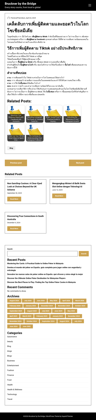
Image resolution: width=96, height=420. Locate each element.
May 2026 (53, 301)
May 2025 (71, 311)
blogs (9, 351)
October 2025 (80, 306)
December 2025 (47, 306)
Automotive (12, 337)
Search (10, 249)
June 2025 (58, 311)
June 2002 (27, 326)
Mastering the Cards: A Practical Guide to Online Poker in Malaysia (35, 263)
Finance (10, 375)
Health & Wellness (14, 389)
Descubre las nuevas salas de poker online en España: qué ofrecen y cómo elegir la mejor (45, 274)
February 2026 (15, 306)
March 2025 (26, 316)
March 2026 (79, 301)
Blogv (9, 356)
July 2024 (78, 321)
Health (10, 385)
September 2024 (48, 321)
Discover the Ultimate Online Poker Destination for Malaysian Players (36, 278)
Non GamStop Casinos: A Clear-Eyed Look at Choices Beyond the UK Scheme (24, 186)
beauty (10, 341)
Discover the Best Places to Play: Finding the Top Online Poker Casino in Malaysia (41, 282)
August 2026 (14, 301)
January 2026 (31, 306)
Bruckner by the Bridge (20, 3)
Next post (80, 163)
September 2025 (16, 311)
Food (9, 380)
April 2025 (13, 316)
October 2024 (32, 321)
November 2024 (15, 321)
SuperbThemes (67, 416)
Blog (11, 148)
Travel (9, 399)
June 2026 (41, 301)
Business (11, 361)
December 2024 (74, 316)
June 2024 (13, 326)
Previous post (16, 163)
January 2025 (58, 316)
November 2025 (64, 306)
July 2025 (45, 311)
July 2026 (27, 301)
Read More (14, 199)
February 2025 (42, 316)
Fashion (10, 370)
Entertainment (13, 365)
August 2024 (64, 321)
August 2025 (32, 311)
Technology (12, 394)
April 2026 (66, 301)
